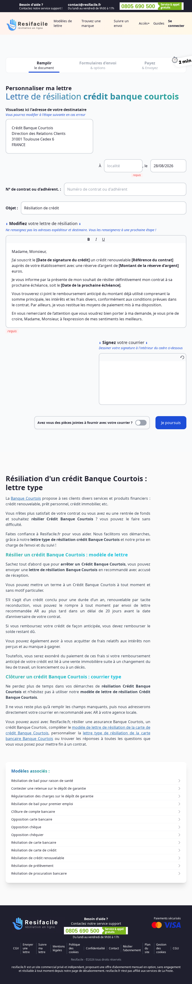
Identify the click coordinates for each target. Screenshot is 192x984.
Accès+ (144, 23)
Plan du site (147, 948)
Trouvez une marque (91, 23)
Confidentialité (95, 948)
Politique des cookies (74, 948)
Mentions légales (59, 948)
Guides (158, 23)
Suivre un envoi (121, 23)
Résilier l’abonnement (132, 948)
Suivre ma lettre (42, 948)
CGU (176, 948)
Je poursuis (171, 422)
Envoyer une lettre (28, 948)
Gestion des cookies (161, 948)
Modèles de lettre (63, 23)
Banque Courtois (26, 498)
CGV (16, 948)
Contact (114, 948)
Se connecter (176, 23)
